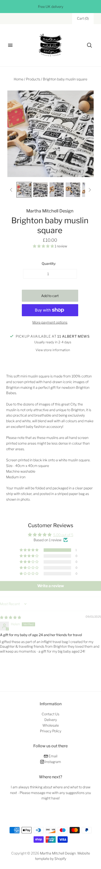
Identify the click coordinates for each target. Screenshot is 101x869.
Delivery (50, 720)
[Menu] (10, 45)
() (83, 18)
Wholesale (50, 725)
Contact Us (50, 714)
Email (52, 756)
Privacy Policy (50, 731)
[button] (44, 246)
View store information (53, 350)
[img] (10, 617)
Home (18, 79)
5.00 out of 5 (63, 535)
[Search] (89, 45)
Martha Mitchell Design (50, 210)
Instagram (52, 762)
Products (33, 79)
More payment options (49, 322)
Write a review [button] (50, 586)
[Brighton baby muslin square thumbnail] (24, 189)
